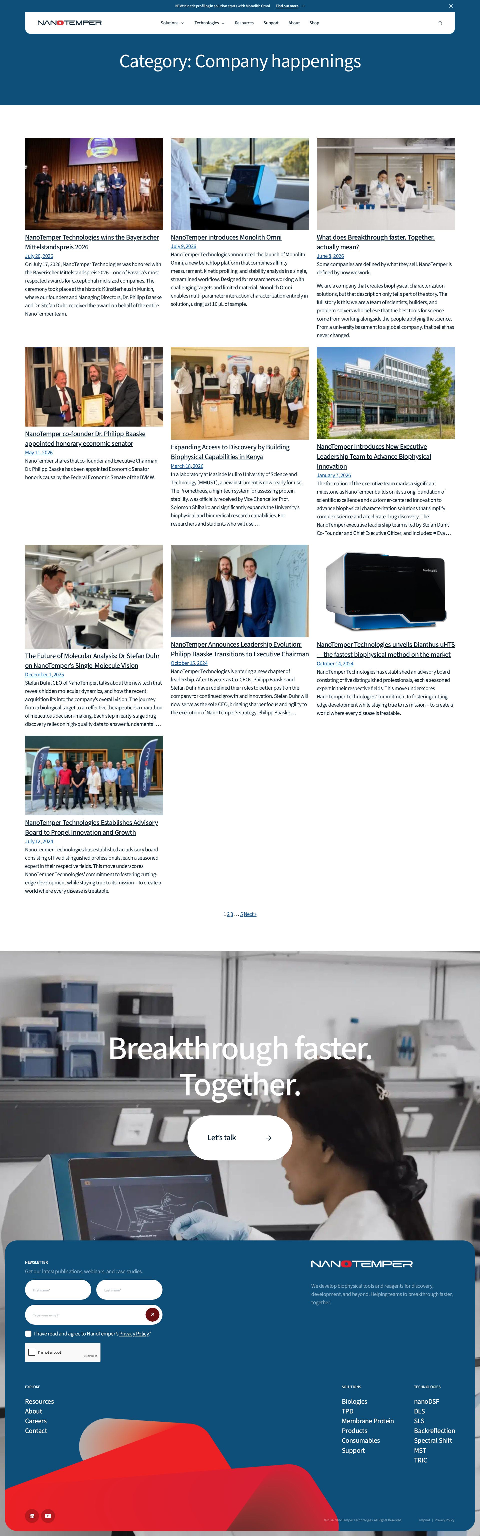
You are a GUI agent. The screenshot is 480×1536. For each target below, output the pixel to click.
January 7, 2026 (334, 475)
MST (420, 1450)
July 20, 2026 (39, 256)
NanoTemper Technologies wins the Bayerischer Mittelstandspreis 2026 (92, 242)
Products (355, 1431)
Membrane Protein (368, 1421)
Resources (244, 23)
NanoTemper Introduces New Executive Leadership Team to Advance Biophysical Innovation (374, 456)
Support (271, 23)
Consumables (361, 1440)
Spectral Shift (433, 1440)
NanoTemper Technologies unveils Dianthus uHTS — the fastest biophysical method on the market (386, 649)
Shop (314, 23)
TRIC (420, 1460)
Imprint (424, 1520)
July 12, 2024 (39, 841)
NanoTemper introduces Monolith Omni (226, 237)
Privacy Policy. (445, 1520)
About (294, 23)
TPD (347, 1411)
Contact (36, 1431)
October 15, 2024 (189, 663)
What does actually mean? (376, 242)
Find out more (287, 6)
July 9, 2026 (183, 246)
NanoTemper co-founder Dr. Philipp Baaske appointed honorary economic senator (85, 439)
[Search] (440, 23)
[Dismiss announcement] (451, 6)
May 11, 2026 (39, 453)
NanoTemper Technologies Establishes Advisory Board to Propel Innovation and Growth (91, 827)
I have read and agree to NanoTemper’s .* (92, 1334)
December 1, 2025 (44, 675)
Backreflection (434, 1431)
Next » (250, 914)
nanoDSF (426, 1401)
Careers (35, 1421)
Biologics (354, 1401)
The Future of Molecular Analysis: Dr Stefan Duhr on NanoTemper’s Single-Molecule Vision (92, 661)
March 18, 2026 (187, 466)
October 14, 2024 (335, 664)
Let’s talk (222, 1137)
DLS (419, 1411)
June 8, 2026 (330, 256)
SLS (419, 1421)
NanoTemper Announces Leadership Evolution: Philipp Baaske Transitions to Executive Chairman (240, 649)
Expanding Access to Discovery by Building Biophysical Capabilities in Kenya (230, 452)
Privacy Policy (133, 1334)
